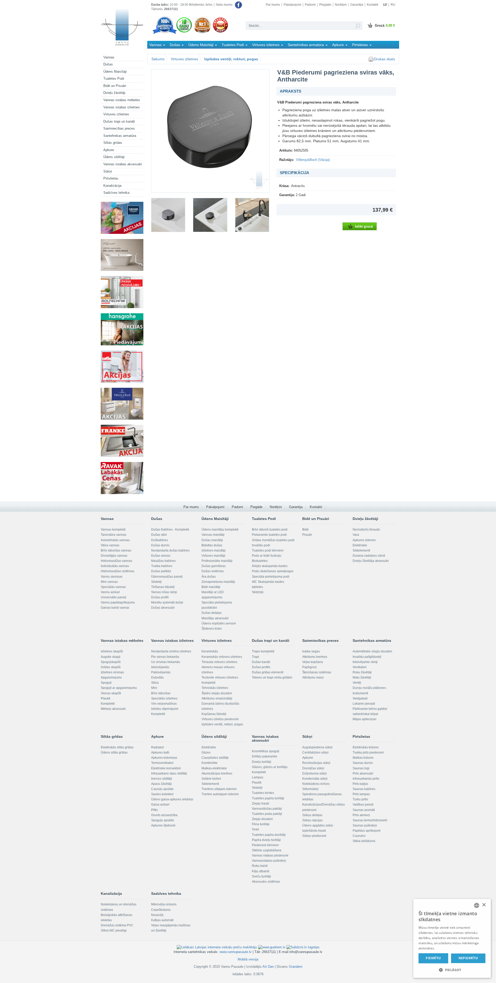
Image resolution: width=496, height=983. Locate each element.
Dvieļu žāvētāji (114, 93)
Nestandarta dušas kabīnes (170, 550)
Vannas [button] (155, 45)
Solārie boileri (211, 778)
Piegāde (325, 4)
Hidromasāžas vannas (116, 561)
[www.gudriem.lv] (271, 947)
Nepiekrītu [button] (468, 958)
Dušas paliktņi (161, 571)
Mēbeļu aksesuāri (113, 709)
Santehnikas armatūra (119, 136)
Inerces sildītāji (161, 778)
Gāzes (206, 752)
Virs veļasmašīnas (164, 703)
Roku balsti (260, 866)
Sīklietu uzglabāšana (266, 850)
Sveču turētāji (261, 876)
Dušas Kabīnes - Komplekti (170, 529)
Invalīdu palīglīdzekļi (367, 657)
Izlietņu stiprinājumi (164, 709)
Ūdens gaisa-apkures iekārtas (172, 799)
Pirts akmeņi (361, 815)
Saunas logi (361, 768)
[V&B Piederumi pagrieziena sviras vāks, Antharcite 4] (252, 215)
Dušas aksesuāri (163, 607)
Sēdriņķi (258, 592)
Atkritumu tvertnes (314, 657)
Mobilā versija (248, 959)
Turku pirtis (360, 799)
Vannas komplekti (113, 529)
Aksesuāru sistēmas (266, 881)
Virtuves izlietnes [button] (266, 45)
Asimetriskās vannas (115, 540)
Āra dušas (209, 576)
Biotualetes (260, 561)
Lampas (257, 777)
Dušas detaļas (212, 613)
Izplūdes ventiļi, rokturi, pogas (231, 59)
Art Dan (268, 967)
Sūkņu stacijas (312, 820)
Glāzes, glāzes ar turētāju (270, 767)
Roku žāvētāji (362, 672)
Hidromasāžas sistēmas (117, 571)
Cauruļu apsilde (162, 789)
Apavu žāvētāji (161, 784)
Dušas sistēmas (213, 571)
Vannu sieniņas (111, 576)
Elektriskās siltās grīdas (117, 747)
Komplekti (108, 703)
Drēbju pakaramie (264, 756)
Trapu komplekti (263, 651)
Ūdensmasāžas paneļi (167, 576)
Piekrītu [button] (433, 958)
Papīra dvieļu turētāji (266, 840)
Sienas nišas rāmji (164, 592)
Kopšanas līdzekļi (214, 714)
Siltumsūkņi (310, 789)
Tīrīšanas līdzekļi (163, 587)
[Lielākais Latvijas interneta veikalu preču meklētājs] (217, 947)
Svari (255, 829)
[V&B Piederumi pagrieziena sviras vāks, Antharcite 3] (210, 215)
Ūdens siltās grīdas (114, 752)
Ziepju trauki (260, 803)
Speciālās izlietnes (164, 698)
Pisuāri (307, 535)
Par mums (273, 4)
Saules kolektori (162, 794)
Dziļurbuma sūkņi (314, 773)
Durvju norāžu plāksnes (369, 688)
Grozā (385, 25)
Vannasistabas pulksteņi (269, 860)
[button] (452, 970)
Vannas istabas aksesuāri (122, 164)
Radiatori (157, 747)
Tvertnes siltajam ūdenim (219, 789)
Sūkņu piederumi (314, 836)
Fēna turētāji (260, 824)
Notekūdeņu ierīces (316, 784)
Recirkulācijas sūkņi (316, 763)
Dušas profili (160, 597)
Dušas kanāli (261, 662)
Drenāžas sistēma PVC (117, 925)
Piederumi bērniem (265, 845)
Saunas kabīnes (364, 789)
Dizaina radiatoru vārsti (369, 555)
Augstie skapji (110, 657)
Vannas (108, 57)
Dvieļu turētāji (261, 762)
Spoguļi (106, 682)
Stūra (155, 682)
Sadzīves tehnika (116, 193)
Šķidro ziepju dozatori (217, 693)
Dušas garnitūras (214, 566)
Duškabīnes (159, 540)
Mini (154, 688)
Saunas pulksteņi (365, 825)
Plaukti (105, 698)
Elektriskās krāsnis (366, 747)
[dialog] (452, 938)
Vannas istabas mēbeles (121, 100)
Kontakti (372, 4)
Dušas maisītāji (212, 540)
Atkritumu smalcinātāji (217, 698)
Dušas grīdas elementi (267, 672)
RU (393, 4)
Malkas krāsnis (363, 757)
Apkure (108, 150)
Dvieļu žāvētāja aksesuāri (371, 561)
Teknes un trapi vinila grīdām (272, 677)
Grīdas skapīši (111, 667)
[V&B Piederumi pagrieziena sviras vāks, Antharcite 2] (168, 215)
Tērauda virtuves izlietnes (219, 662)
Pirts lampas (361, 794)
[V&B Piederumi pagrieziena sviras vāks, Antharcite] (210, 131)
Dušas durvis (160, 545)
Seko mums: (225, 4)
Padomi (310, 4)
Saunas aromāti (364, 810)
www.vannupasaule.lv (236, 952)
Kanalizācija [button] (159, 52)
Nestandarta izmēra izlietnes (171, 651)
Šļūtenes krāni (212, 628)
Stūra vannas (110, 545)
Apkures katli (160, 752)
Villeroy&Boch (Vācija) (313, 160)
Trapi (255, 657)
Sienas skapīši (111, 693)
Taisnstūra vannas (113, 535)
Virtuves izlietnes (116, 114)
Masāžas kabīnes (163, 561)
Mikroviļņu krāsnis (163, 904)
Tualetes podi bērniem (267, 550)
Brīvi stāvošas (161, 693)
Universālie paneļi (113, 597)
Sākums (158, 59)
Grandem (296, 967)
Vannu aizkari (110, 592)
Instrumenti (360, 693)
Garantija (356, 4)
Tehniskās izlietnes (215, 688)
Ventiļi (357, 682)
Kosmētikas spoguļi (265, 751)
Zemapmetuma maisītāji (218, 582)
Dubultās (157, 677)
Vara (356, 535)
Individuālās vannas (115, 566)
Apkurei (307, 757)
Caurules (359, 836)
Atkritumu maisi (313, 677)
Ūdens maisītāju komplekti (220, 529)
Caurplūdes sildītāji (215, 757)
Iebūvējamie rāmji (365, 662)
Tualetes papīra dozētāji (269, 835)
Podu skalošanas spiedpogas (272, 571)
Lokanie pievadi (364, 703)
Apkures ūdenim (364, 540)
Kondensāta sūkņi (315, 778)
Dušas (108, 64)
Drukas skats (384, 59)
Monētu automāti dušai (167, 602)
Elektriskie (360, 545)
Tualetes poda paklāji (267, 814)
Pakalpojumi (292, 4)
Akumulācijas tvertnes (217, 773)
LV (385, 4)
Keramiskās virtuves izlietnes (222, 657)
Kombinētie (210, 763)
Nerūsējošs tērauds (366, 529)
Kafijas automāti (162, 920)
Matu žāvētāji (362, 677)
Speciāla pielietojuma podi (270, 576)
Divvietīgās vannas (114, 555)
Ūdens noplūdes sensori (219, 623)
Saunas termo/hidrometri (370, 820)
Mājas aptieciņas (364, 719)
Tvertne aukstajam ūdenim (220, 794)
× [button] (484, 905)
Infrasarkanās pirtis (366, 778)
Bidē (305, 529)
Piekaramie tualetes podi (269, 535)
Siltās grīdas (112, 143)
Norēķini (341, 4)
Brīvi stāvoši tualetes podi (270, 529)
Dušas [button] (175, 45)
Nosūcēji (157, 915)
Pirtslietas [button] (360, 45)
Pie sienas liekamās (165, 657)
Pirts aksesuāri (363, 773)
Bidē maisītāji (211, 587)
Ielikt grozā (364, 226)
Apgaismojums (111, 677)
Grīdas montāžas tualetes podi (273, 540)
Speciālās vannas (113, 587)
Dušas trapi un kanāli (119, 121)
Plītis (154, 810)
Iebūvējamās (160, 667)
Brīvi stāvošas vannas (116, 550)
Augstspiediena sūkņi (317, 747)
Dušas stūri (159, 535)
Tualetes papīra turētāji (268, 798)
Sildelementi (361, 550)
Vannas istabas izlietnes (121, 107)
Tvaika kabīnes (161, 566)
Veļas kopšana (312, 662)
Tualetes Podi (113, 78)
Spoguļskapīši (111, 662)
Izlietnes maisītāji (214, 550)
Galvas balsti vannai (115, 607)
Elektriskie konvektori (166, 768)
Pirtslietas (110, 178)
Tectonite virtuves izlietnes (220, 677)
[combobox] (476, 905)
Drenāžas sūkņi (313, 768)
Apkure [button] (338, 45)
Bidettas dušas (212, 545)
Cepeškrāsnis (161, 910)
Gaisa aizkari (160, 804)
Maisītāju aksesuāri (215, 618)
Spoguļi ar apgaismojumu (119, 688)
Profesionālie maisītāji (217, 561)
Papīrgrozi (309, 667)
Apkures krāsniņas (164, 757)
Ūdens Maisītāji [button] (201, 45)
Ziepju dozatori (262, 819)
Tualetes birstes (263, 793)
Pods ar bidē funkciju (266, 555)
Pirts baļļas (360, 784)
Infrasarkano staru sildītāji (169, 773)
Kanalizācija (112, 186)
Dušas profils (261, 667)
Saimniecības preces (119, 128)
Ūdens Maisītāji (115, 71)
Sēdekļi (156, 582)
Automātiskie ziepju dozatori (372, 651)
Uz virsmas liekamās (165, 662)
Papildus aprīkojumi (367, 830)
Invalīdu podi (261, 545)
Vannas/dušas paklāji (267, 808)
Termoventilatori (162, 763)
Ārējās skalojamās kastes (270, 566)
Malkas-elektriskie (214, 768)
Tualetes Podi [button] (233, 45)
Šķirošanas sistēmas (316, 672)
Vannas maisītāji (213, 535)
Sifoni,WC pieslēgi (114, 930)
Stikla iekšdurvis (364, 841)
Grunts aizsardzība (164, 815)
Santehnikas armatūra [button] (306, 45)
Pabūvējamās (161, 672)
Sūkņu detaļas (312, 815)
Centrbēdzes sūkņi (315, 752)
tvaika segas (311, 651)
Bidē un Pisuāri (114, 86)
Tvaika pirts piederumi (368, 752)
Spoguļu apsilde (162, 820)
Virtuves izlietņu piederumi (220, 719)
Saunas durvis (363, 763)
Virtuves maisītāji (213, 555)
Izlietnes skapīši (112, 651)
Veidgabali (360, 698)
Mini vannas (109, 582)
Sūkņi (107, 171)
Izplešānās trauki (314, 830)
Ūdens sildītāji (114, 157)
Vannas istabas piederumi (270, 855)
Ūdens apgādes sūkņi (317, 825)
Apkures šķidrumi (163, 825)
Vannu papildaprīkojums (118, 602)
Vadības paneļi (363, 804)
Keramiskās (210, 651)
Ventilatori (360, 667)
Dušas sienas (160, 555)
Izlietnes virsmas (112, 672)
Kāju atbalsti (260, 871)
